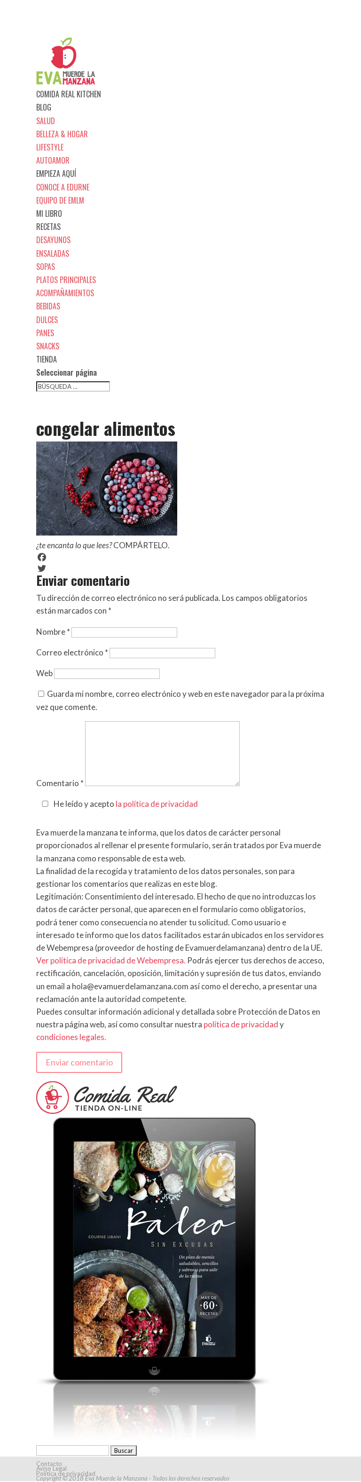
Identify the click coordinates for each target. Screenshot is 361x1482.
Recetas (48, 226)
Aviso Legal (51, 1468)
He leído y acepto (126, 804)
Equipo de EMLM (60, 200)
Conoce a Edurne (62, 187)
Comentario (60, 783)
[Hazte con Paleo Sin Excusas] (153, 1437)
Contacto (49, 1463)
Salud (45, 120)
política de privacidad (241, 1024)
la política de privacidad (157, 804)
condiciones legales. (71, 1037)
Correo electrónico (72, 652)
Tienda (46, 359)
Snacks (47, 346)
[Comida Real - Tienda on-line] (106, 1111)
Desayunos (53, 239)
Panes (45, 333)
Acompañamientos (65, 293)
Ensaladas (52, 253)
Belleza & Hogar (62, 134)
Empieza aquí (56, 173)
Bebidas (48, 306)
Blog (43, 107)
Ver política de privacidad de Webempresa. (111, 960)
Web (44, 673)
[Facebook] (180, 557)
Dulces (47, 319)
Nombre (53, 632)
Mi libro (49, 213)
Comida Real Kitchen (68, 94)
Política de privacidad (65, 1473)
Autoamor (53, 160)
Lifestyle (49, 147)
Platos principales (66, 279)
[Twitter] (180, 568)
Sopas (45, 266)
